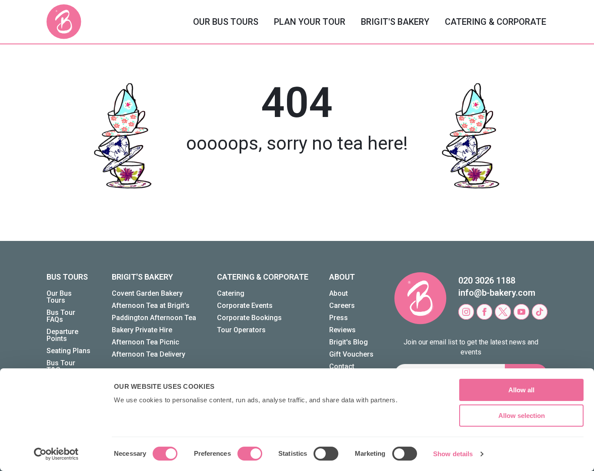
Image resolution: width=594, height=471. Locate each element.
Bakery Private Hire (142, 330)
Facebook (484, 312)
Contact (341, 366)
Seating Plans (68, 351)
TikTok (539, 312)
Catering (230, 293)
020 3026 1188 (486, 280)
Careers (342, 305)
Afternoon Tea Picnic (145, 342)
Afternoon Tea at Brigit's (151, 305)
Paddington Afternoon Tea (154, 318)
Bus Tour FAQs (61, 316)
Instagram (466, 312)
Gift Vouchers (351, 354)
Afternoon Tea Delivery (148, 354)
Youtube (521, 312)
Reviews (342, 330)
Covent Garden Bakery (147, 293)
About (338, 293)
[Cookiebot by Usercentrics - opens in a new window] (56, 454)
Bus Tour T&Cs (61, 366)
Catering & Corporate (495, 22)
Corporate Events (245, 305)
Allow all (521, 390)
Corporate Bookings (249, 318)
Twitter (503, 312)
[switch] (249, 454)
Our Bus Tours (225, 22)
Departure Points (62, 335)
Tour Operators (241, 330)
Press (338, 318)
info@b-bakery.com (496, 292)
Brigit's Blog (348, 342)
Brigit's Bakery (395, 22)
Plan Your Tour (309, 22)
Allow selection (521, 415)
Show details (453, 454)
